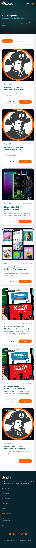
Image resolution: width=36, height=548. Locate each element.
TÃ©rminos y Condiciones (26, 540)
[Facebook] (10, 534)
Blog (3, 525)
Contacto (4, 528)
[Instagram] (18, 534)
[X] (14, 534)
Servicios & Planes (6, 498)
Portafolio (6, 503)
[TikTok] (22, 534)
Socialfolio (4, 510)
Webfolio (4, 508)
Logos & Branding (6, 491)
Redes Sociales (5, 496)
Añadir (25, 101)
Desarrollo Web (5, 493)
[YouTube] (26, 534)
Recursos (5, 518)
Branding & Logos (22, 41)
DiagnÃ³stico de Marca (7, 523)
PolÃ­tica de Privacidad (9, 540)
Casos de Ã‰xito (6, 513)
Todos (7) (7, 41)
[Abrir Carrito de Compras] (28, 3)
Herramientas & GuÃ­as (7, 520)
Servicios (5, 488)
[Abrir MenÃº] (33, 3)
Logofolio (4, 506)
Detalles (11, 101)
